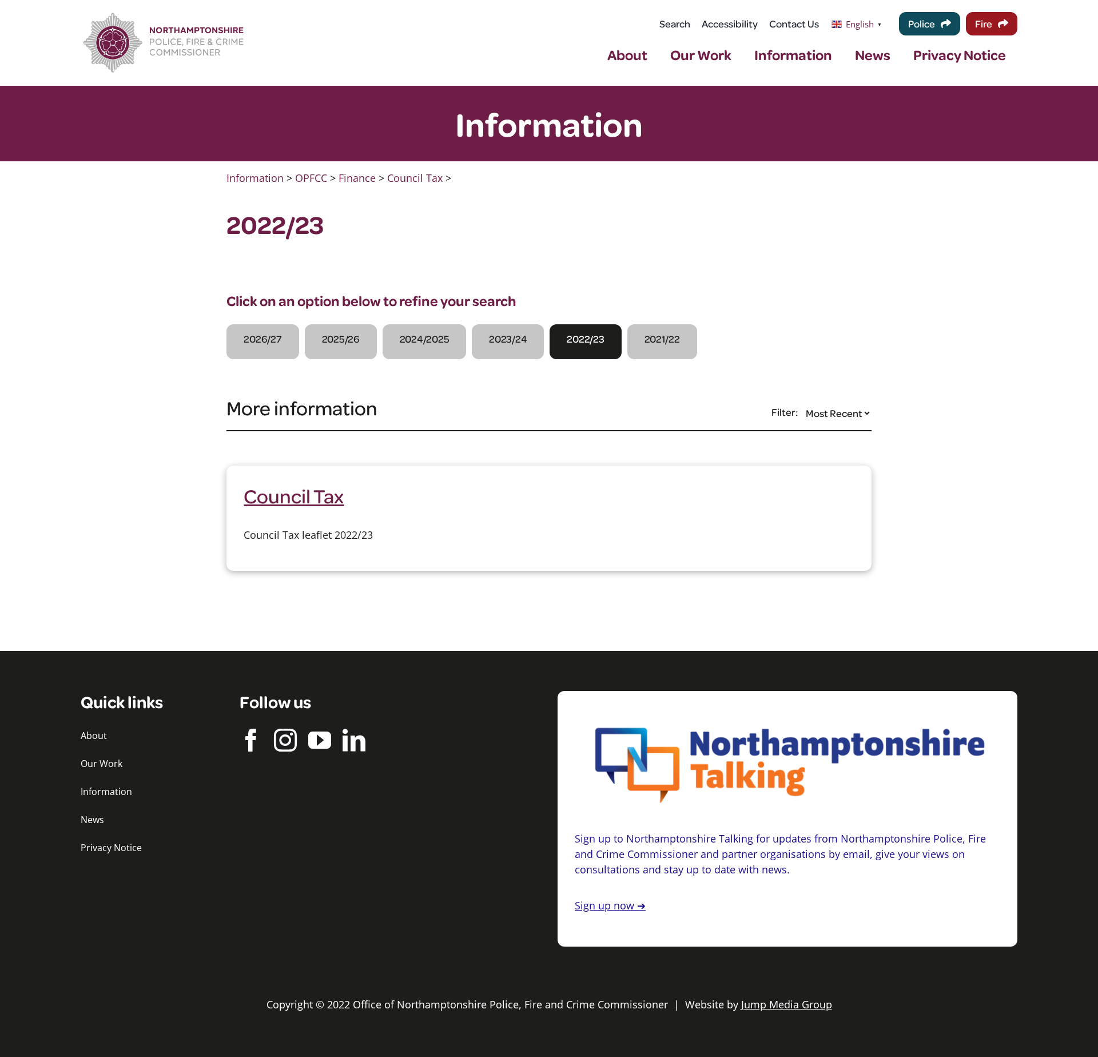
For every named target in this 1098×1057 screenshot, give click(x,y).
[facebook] (251, 740)
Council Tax (415, 178)
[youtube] (319, 740)
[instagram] (285, 740)
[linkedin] (354, 740)
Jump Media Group (786, 1004)
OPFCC (311, 178)
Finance (357, 178)
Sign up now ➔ (610, 905)
